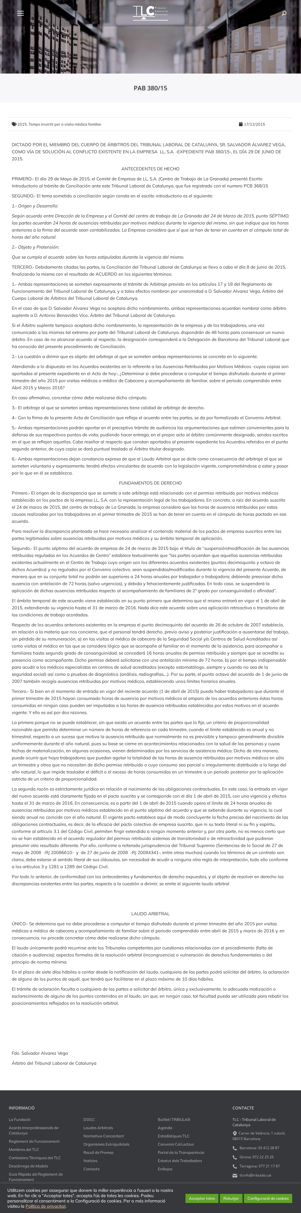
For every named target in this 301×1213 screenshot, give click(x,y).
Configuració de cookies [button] (268, 1198)
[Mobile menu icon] (20, 13)
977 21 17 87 (269, 1166)
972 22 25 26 (263, 1156)
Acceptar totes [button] (202, 1198)
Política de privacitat (46, 1206)
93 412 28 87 (268, 1147)
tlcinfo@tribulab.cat (255, 1175)
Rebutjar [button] (231, 1198)
